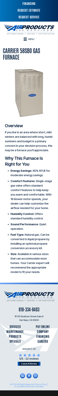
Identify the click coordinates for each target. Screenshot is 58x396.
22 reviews (32, 358)
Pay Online (43, 326)
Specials (15, 341)
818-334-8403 (29, 309)
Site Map (40, 386)
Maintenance (15, 331)
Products (15, 336)
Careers (43, 341)
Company (43, 331)
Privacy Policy (41, 384)
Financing (42, 336)
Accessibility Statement (24, 386)
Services (15, 326)
